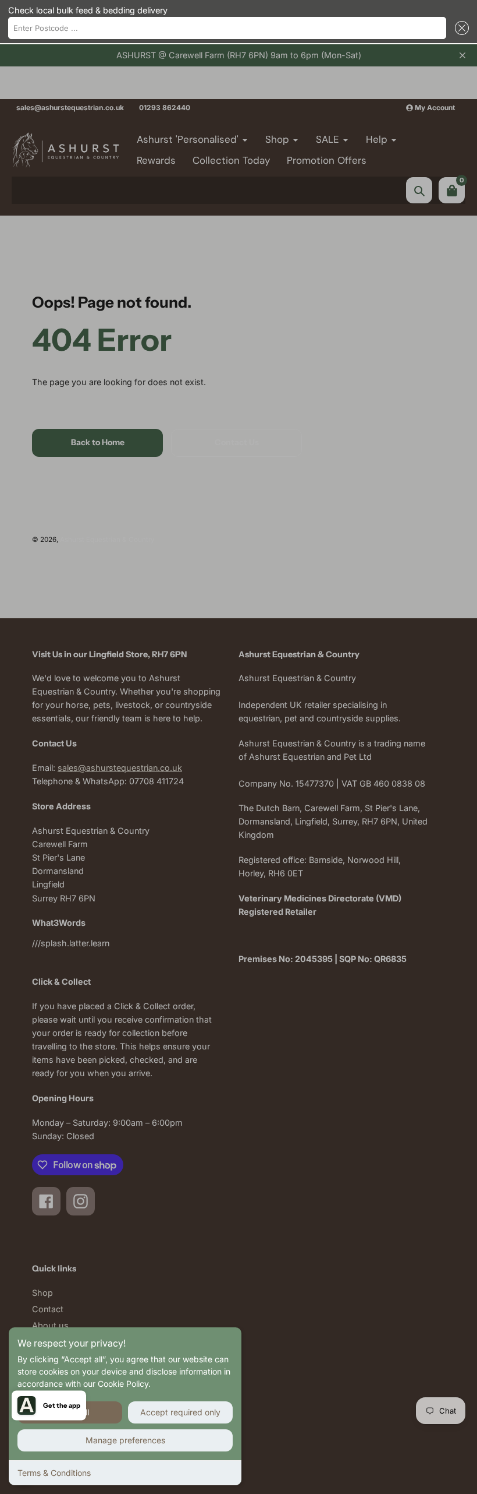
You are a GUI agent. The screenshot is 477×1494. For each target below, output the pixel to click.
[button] (459, 28)
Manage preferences (125, 1440)
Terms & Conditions (54, 1473)
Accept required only (180, 1412)
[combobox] (227, 28)
